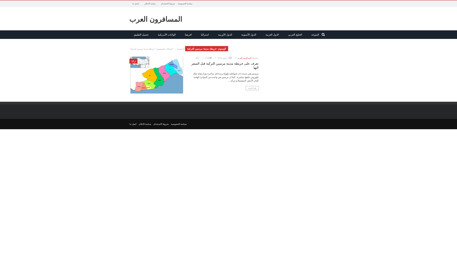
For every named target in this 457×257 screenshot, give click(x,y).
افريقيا (188, 34)
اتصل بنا (135, 3)
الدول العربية (272, 34)
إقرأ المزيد (252, 88)
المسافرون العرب (155, 18)
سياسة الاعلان (150, 3)
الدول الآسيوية (248, 34)
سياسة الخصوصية (185, 3)
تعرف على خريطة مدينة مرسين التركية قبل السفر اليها (224, 65)
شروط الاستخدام (168, 3)
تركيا (134, 61)
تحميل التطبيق (141, 34)
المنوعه (315, 34)
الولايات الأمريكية (167, 34)
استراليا (205, 34)
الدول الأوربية (225, 34)
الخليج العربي (295, 34)
